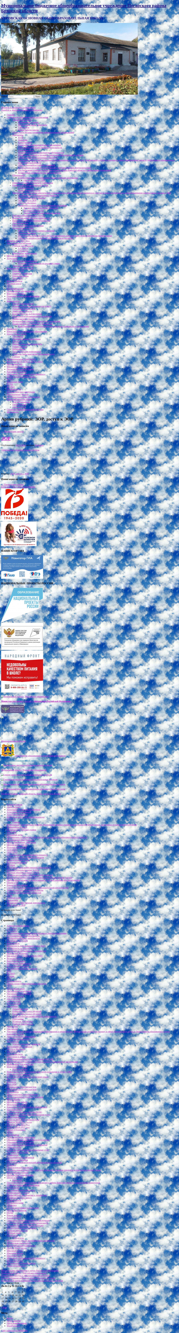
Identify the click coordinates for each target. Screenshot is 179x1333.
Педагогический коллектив (20, 1167)
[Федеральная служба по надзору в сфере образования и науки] (12, 712)
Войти (10, 1318)
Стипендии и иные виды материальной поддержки (42, 205)
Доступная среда (20, 223)
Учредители (23, 127)
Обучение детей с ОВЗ (34, 180)
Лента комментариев (17, 1323)
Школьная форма (20, 276)
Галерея (16, 356)
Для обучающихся (21, 402)
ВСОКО (11, 387)
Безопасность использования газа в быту (31, 306)
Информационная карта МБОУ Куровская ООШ (30, 1059)
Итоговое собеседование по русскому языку (39, 263)
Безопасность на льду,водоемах (27, 314)
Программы (18, 1019)
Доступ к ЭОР (13, 1051)
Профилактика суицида (23, 319)
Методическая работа (17, 256)
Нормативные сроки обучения (26, 1011)
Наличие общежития (33, 210)
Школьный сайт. (14, 1255)
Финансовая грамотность (19, 367)
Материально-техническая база (27, 344)
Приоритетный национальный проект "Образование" (27, 760)
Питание (11, 865)
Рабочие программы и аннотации (23, 1208)
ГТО (9, 286)
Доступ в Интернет (27, 203)
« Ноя (4, 1307)
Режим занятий (19, 346)
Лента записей (14, 1321)
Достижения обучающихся (19, 1046)
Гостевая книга (14, 283)
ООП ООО (12, 852)
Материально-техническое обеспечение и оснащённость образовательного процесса (47, 837)
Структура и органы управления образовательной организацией (43, 132)
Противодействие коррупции (21, 392)
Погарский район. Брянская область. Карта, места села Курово (31, 794)
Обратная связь (14, 1147)
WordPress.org (13, 1326)
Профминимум (14, 389)
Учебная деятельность (22, 246)
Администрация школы (18, 926)
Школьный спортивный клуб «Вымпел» (26, 374)
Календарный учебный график (21, 830)
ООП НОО (12, 850)
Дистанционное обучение (19, 243)
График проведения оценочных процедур (38, 157)
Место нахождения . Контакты (32, 125)
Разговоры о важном (16, 372)
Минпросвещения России (13, 741)
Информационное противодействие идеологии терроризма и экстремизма (53, 326)
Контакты (11, 1079)
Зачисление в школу (16, 1057)
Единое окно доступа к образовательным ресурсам (25, 1275)
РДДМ (10, 384)
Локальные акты (26, 150)
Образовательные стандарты (20, 1142)
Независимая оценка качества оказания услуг (39, 173)
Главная (10, 115)
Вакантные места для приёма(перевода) (31, 220)
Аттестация (12, 258)
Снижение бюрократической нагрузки (25, 409)
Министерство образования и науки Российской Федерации (30, 1270)
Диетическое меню (27, 233)
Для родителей (14, 1004)
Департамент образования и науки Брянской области (40, 756)
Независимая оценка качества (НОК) (24, 1112)
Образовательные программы (26, 339)
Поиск (4, 96)
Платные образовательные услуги (28, 215)
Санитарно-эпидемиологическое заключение (39, 145)
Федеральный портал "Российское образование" (24, 770)
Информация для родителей (20, 268)
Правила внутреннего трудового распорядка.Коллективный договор (50, 155)
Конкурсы (17, 1180)
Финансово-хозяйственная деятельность (31, 218)
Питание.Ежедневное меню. (20, 369)
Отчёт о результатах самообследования (36, 165)
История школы (19, 1069)
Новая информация (16, 1117)
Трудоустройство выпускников (21, 1228)
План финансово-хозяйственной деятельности (40, 147)
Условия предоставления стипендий (40, 208)
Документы (17, 135)
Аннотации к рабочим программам (23, 809)
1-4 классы (23, 248)
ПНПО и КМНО (15, 1177)
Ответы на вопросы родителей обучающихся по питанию (45, 238)
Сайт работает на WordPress (14, 1330)
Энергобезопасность (22, 311)
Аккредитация (25, 142)
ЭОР (5, 438)
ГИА (9, 298)
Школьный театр (15, 382)
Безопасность (13, 301)
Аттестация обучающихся (24, 261)
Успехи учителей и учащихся (26, 1044)
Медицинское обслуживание (31, 198)
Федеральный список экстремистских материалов (36, 321)
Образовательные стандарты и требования (32, 183)
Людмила (39, 445)
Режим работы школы (28, 130)
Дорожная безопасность (23, 309)
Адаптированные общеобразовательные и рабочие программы (48, 178)
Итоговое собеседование (18, 1074)
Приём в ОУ (18, 271)
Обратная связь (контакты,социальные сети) (33, 354)
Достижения (13, 1041)
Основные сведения (21, 120)
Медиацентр (13, 412)
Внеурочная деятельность (24, 253)
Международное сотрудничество (28, 225)
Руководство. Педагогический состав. (30, 185)
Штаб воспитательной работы (21, 377)
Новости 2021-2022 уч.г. (18, 1125)
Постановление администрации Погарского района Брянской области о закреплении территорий (64, 170)
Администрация (25, 188)
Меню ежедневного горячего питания (36, 230)
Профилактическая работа (19, 399)
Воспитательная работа (18, 966)
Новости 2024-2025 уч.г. (18, 241)
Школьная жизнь (15, 1250)
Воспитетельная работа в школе (22, 968)
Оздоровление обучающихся (20, 291)
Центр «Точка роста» (17, 334)
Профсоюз (12, 329)
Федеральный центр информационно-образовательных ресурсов (32, 1280)
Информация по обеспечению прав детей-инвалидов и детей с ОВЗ (39, 1072)
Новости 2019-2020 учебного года (23, 1119)
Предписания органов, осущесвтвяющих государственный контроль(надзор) (54, 168)
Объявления (12, 1155)
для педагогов (19, 407)
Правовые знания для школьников (23, 296)
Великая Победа (14, 281)
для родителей (19, 404)
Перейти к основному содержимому (18, 107)
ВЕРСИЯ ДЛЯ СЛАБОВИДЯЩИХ (18, 487)
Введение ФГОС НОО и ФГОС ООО (25, 361)
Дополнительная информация (26, 351)
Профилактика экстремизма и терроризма (32, 324)
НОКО (10, 379)
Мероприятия (18, 349)
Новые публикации (16, 1130)
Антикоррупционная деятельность (23, 397)
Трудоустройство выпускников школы (41, 213)
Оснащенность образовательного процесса (38, 195)
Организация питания (22, 228)
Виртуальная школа (16, 293)
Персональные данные (17, 394)
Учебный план (14, 898)
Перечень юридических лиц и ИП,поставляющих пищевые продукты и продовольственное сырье (65, 236)
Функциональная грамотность (21, 359)
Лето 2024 (17, 278)
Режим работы (14, 1218)
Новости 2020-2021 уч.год (19, 1122)
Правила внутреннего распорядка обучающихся (41, 152)
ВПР (9, 971)
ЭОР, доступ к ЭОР (27, 200)
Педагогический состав (29, 190)
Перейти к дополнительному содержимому (22, 110)
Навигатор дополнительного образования (27, 331)
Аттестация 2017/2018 (17, 941)
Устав (20, 137)
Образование (18, 175)
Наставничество (14, 364)
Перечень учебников (22, 273)
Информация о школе (28, 122)
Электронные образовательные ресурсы (20, 450)
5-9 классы (23, 251)
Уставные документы (22, 1021)
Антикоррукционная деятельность (23, 936)
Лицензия (22, 140)
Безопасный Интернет (23, 304)
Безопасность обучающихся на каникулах (32, 316)
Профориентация (15, 288)
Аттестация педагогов (22, 266)
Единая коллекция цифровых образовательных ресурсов (28, 1278)
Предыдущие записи (12, 431)
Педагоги (16, 341)
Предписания (13, 1187)
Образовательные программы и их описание (28, 1140)
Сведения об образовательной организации (27, 117)
